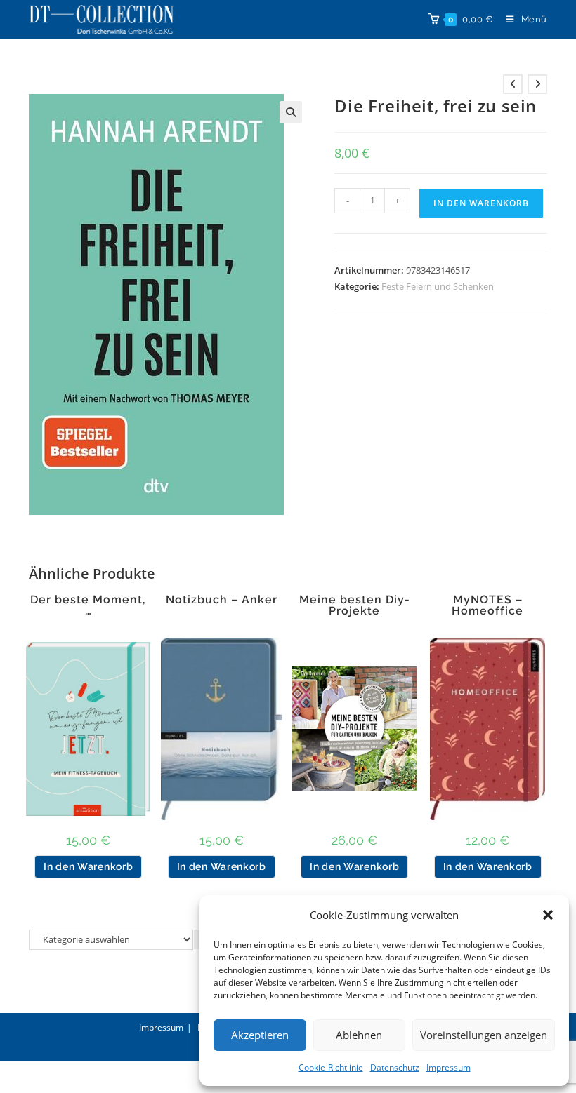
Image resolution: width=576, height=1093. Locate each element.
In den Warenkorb (481, 203)
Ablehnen (359, 1035)
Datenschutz (394, 1067)
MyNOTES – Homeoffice (487, 605)
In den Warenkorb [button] (88, 866)
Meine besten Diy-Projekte (354, 605)
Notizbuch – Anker (221, 599)
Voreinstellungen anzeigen (483, 1035)
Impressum (448, 1067)
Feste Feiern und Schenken (437, 286)
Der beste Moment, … (88, 605)
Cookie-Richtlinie (331, 1067)
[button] (548, 915)
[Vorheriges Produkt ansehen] (513, 84)
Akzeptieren (260, 1035)
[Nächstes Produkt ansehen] (537, 84)
